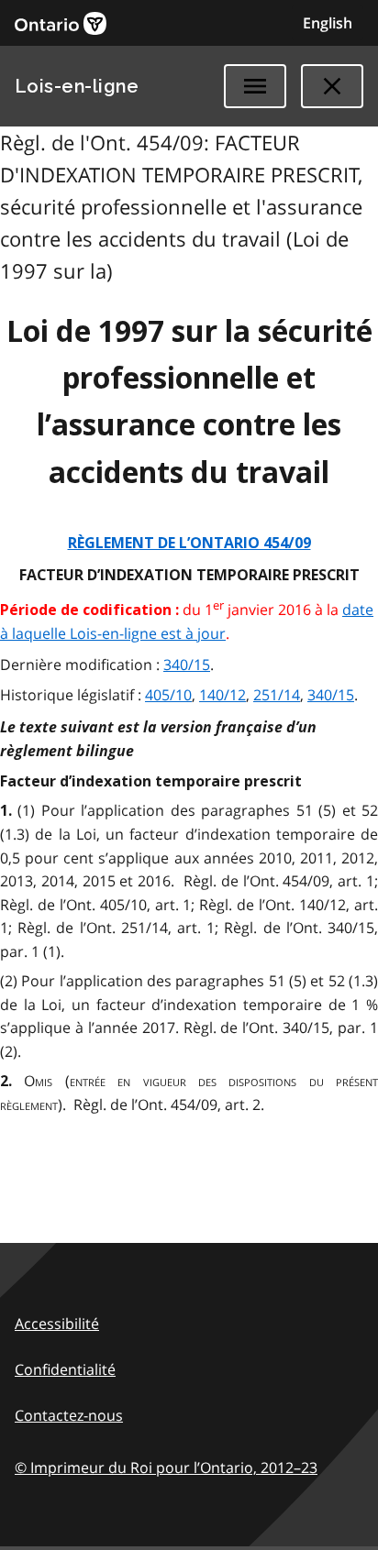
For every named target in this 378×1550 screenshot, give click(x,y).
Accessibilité (57, 1324)
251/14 (276, 695)
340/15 (186, 664)
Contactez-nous (69, 1415)
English (327, 23)
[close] (332, 86)
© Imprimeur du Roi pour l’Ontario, (166, 1467)
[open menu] (255, 86)
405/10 (168, 695)
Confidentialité (65, 1369)
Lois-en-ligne (77, 86)
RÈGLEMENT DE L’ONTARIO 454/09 (189, 543)
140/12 (222, 695)
